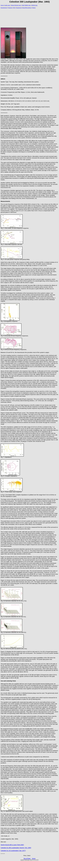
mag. (8, 5)
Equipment (19, 7)
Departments (4, 7)
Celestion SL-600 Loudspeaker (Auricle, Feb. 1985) (16, 847)
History (34, 7)
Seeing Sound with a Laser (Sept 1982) (12, 845)
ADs (14, 7)
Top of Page (27, 858)
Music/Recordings (26, 7)
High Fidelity (25, 5)
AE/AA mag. (35, 5)
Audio (5, 5)
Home (2, 5)
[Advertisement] (29, 17)
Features (10, 7)
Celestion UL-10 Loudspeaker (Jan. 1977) (13, 850)
